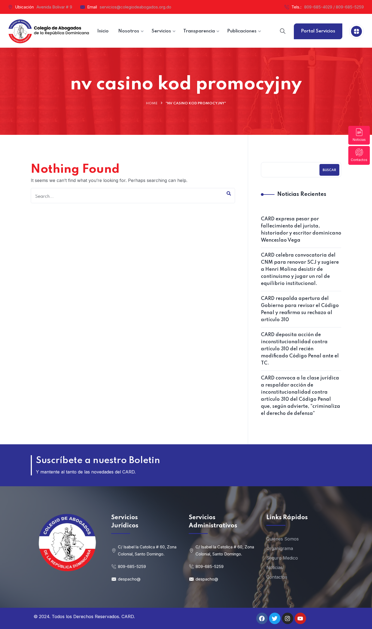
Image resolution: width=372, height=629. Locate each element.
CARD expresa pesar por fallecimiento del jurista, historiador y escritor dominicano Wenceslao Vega (301, 230)
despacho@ (129, 579)
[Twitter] (274, 618)
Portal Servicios (318, 31)
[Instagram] (287, 618)
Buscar (329, 170)
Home (151, 103)
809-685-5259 (132, 566)
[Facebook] (262, 618)
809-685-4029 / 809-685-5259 (334, 7)
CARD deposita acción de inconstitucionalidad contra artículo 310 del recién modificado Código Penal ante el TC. (300, 349)
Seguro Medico (282, 558)
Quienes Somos (282, 539)
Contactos (359, 160)
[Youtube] (300, 618)
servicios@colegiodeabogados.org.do (135, 7)
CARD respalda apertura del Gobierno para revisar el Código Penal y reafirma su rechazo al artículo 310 (300, 309)
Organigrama (279, 548)
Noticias (359, 140)
